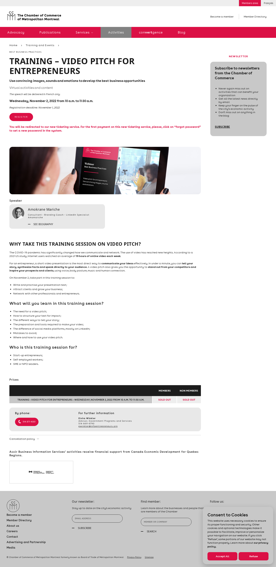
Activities (116, 32)
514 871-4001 (29, 421)
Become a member (222, 16)
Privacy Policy (134, 557)
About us (13, 525)
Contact (12, 536)
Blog (182, 32)
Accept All (222, 556)
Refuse (253, 556)
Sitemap (149, 557)
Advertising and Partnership (26, 542)
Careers (12, 531)
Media (11, 547)
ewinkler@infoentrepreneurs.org (98, 426)
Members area (250, 3)
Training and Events (40, 45)
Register (21, 117)
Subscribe (222, 127)
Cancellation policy (22, 438)
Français (268, 3)
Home (13, 45)
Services (83, 32)
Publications (50, 32)
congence (151, 32)
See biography (43, 224)
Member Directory (255, 16)
